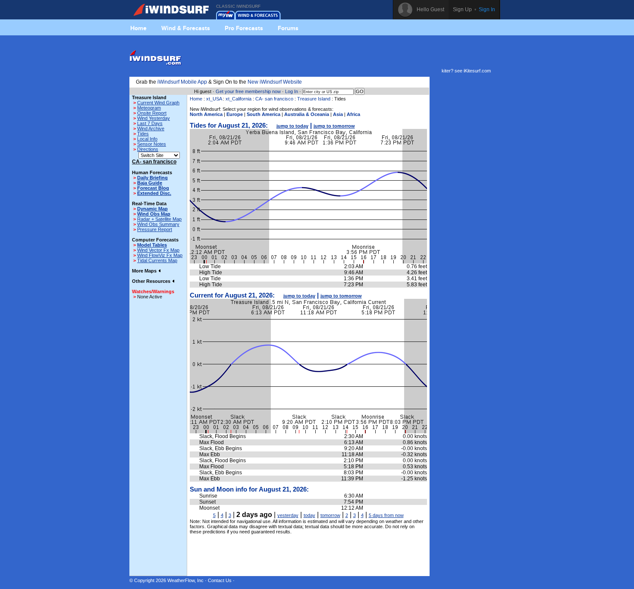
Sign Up (462, 9)
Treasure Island (313, 98)
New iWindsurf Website (275, 82)
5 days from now (386, 515)
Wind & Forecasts (185, 28)
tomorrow (330, 515)
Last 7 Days (150, 123)
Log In (291, 91)
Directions (147, 149)
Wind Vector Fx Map (158, 250)
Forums (288, 28)
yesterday (287, 515)
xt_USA (214, 98)
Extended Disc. (154, 193)
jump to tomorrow (334, 125)
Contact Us (220, 580)
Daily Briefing (152, 177)
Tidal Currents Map (157, 260)
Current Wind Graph (158, 102)
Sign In (487, 9)
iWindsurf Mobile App (182, 82)
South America (263, 114)
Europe (234, 114)
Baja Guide (149, 182)
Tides (143, 133)
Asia (338, 114)
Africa (353, 114)
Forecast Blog (153, 188)
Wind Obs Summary (158, 224)
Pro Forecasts (244, 28)
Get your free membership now (248, 91)
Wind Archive (150, 128)
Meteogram (149, 107)
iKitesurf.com (477, 70)
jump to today (292, 125)
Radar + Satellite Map (159, 219)
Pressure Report (154, 229)
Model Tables (152, 245)
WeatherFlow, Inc (185, 580)
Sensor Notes (151, 144)
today (309, 515)
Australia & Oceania (306, 114)
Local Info (147, 138)
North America (206, 114)
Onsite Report (151, 113)
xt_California (238, 98)
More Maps (145, 270)
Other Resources (152, 281)
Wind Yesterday (153, 118)
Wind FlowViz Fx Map (159, 255)
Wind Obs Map (153, 213)
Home (138, 28)
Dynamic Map (152, 208)
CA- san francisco (274, 98)
